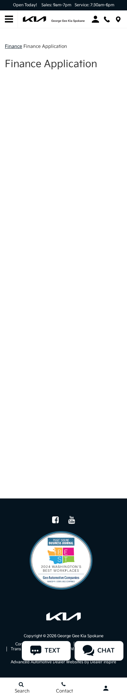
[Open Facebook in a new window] (55, 519)
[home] (54, 19)
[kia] (63, 616)
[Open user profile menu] (106, 688)
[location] (118, 19)
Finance (13, 46)
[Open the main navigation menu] (9, 19)
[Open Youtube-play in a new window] (71, 519)
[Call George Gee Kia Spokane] (107, 19)
